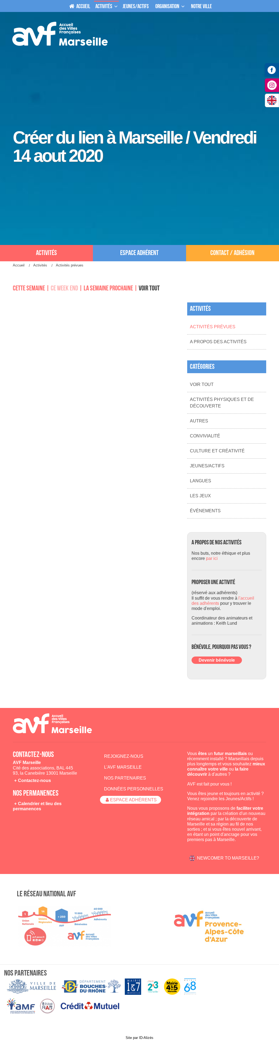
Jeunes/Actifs (207, 466)
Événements (205, 510)
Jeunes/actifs (136, 6)
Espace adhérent (139, 253)
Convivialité (205, 436)
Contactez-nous (34, 780)
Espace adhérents (133, 799)
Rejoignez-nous (123, 756)
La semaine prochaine (108, 288)
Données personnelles (133, 789)
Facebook (272, 70)
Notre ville (201, 6)
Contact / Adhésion (232, 253)
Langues (200, 480)
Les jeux (200, 495)
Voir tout (149, 288)
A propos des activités (218, 341)
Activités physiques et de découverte (222, 402)
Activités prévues (212, 326)
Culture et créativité (217, 451)
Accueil (82, 6)
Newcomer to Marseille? (228, 858)
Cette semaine (29, 288)
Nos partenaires (125, 778)
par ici (212, 558)
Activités (103, 6)
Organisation (167, 6)
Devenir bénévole (217, 660)
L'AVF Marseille (123, 767)
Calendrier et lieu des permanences (37, 806)
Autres (199, 421)
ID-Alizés (146, 1038)
